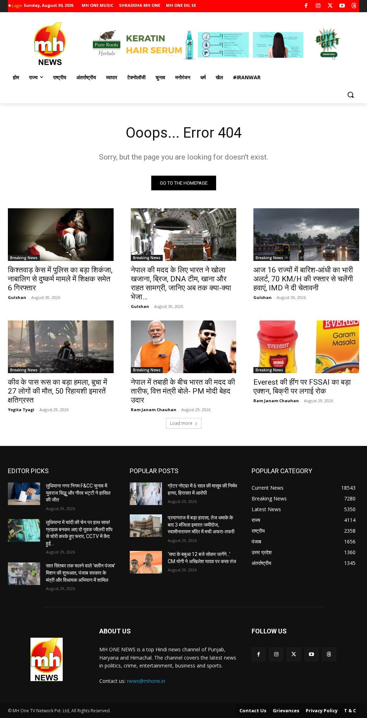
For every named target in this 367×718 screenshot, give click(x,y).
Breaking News (24, 257)
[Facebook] (306, 6)
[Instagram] (318, 6)
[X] (330, 6)
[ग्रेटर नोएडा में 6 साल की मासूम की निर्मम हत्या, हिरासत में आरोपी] (146, 493)
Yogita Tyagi (21, 409)
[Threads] (354, 6)
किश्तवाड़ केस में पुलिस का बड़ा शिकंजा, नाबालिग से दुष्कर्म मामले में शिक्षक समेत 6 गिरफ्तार (60, 279)
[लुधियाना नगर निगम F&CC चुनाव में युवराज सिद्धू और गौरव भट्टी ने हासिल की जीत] (24, 493)
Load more (181, 423)
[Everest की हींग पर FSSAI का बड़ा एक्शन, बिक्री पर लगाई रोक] (306, 346)
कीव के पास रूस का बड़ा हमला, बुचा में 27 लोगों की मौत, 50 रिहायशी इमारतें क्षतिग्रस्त (57, 391)
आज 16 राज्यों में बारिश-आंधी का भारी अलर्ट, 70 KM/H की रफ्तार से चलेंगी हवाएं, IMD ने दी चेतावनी (303, 279)
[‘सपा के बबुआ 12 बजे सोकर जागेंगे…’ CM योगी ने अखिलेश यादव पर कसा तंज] (146, 562)
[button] (350, 94)
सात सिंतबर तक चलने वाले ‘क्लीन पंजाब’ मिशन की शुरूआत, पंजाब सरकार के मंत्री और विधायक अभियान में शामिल (80, 573)
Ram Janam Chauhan (153, 409)
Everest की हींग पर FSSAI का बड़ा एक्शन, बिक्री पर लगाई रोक (302, 386)
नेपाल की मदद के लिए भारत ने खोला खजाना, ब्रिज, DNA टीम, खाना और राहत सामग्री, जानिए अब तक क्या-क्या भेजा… (181, 283)
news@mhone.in (146, 680)
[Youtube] (342, 6)
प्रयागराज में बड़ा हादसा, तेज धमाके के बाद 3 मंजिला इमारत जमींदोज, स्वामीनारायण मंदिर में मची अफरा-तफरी (201, 524)
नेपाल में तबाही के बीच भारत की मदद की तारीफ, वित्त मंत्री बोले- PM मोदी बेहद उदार (183, 391)
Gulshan (17, 297)
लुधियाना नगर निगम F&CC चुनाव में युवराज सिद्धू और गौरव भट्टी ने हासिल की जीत (78, 493)
